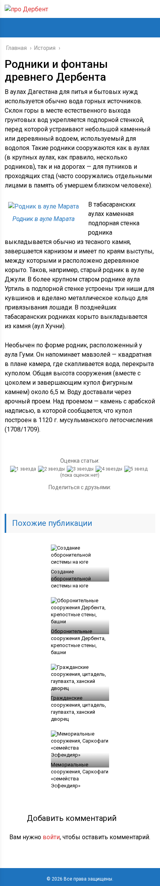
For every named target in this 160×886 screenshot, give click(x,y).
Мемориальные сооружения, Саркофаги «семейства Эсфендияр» (79, 775)
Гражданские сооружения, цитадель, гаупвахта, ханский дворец (78, 708)
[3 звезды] (81, 469)
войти (51, 837)
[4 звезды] (110, 469)
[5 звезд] (137, 469)
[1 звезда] (24, 469)
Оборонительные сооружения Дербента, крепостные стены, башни (78, 641)
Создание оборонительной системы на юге (71, 579)
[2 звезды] (52, 469)
